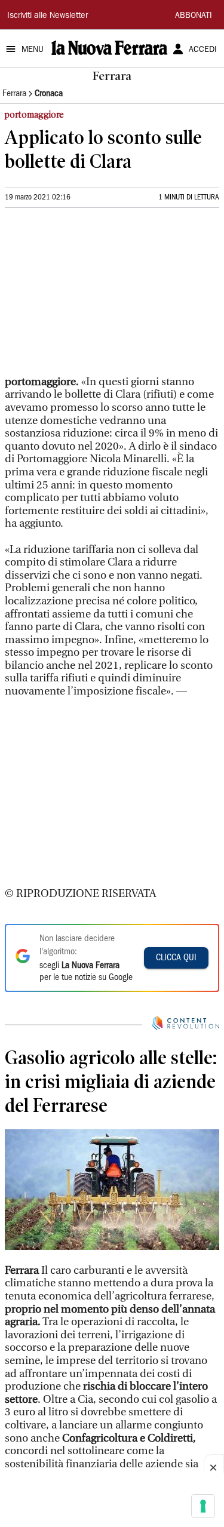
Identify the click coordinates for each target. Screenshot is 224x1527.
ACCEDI (203, 50)
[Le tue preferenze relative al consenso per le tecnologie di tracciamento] (203, 1506)
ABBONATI (193, 16)
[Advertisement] (94, 296)
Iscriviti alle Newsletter (47, 16)
